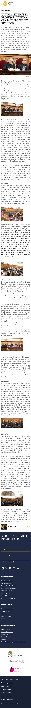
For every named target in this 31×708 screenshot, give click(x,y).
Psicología (4, 595)
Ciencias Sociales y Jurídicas (9, 585)
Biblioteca (4, 639)
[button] (23, 3)
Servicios (3, 618)
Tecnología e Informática (8, 598)
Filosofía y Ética (5, 593)
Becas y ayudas (5, 629)
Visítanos (3, 613)
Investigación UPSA (6, 616)
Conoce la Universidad (7, 609)
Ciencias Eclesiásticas (7, 583)
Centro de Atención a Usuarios (9, 696)
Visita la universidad (9, 562)
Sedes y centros (5, 611)
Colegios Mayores (6, 637)
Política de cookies (6, 692)
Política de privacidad (7, 683)
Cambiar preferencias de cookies (10, 679)
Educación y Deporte (7, 590)
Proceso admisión (8, 556)
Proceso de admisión (7, 632)
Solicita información (9, 550)
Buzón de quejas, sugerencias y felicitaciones (13, 641)
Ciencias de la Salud (6, 581)
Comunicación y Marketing (8, 588)
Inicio (2, 10)
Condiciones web (6, 689)
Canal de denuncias (6, 686)
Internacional (4, 634)
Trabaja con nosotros (7, 699)
